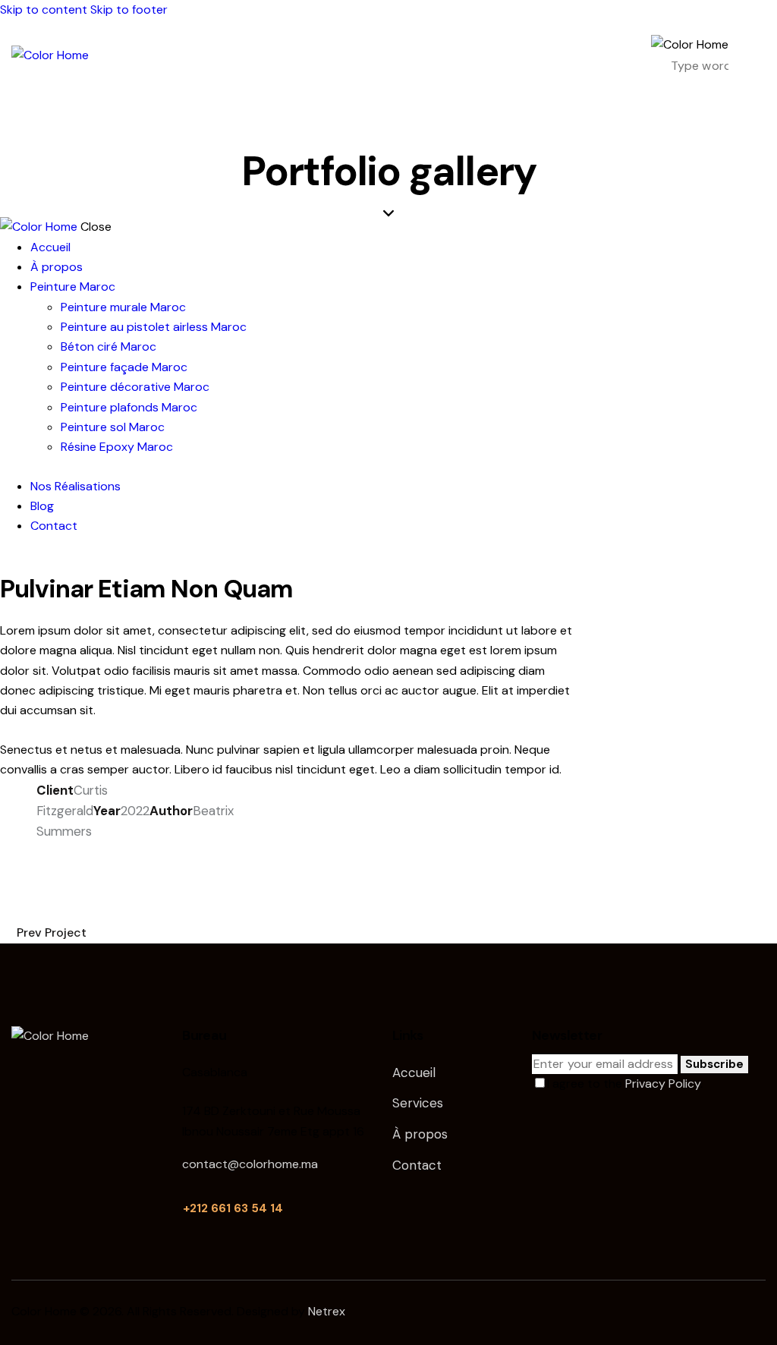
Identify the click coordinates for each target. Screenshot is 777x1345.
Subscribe (714, 1064)
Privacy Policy (662, 1083)
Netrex (326, 1311)
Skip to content (43, 9)
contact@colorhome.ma (250, 1164)
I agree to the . (625, 1083)
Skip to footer (129, 9)
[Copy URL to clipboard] (179, 852)
